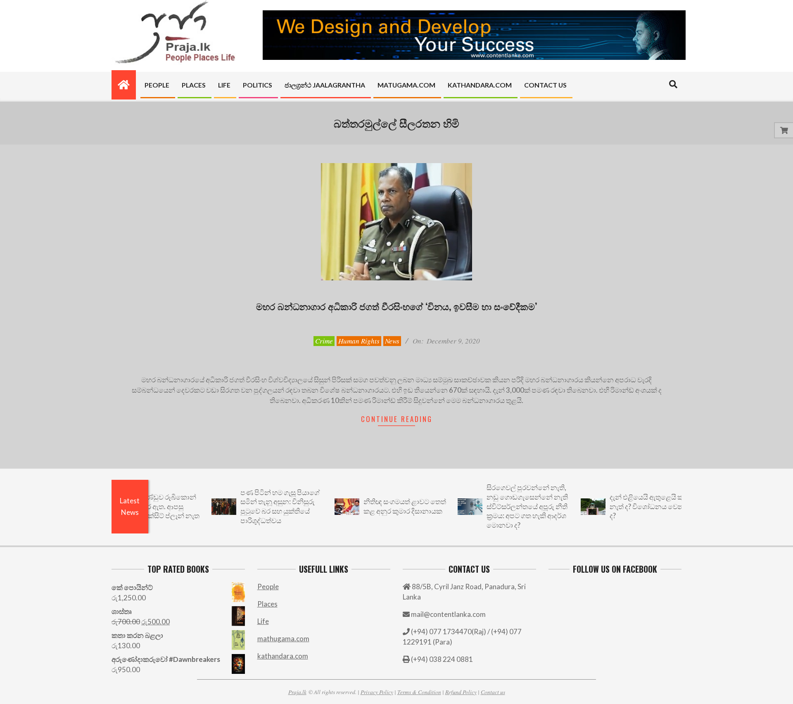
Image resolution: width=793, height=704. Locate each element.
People (268, 586)
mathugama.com (283, 638)
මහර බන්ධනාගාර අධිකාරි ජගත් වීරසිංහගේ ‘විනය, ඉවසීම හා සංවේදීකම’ (396, 306)
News (392, 341)
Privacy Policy (377, 692)
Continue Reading (396, 419)
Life (263, 621)
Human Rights (359, 341)
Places (267, 604)
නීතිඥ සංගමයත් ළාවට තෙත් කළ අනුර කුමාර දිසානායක (387, 506)
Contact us (493, 692)
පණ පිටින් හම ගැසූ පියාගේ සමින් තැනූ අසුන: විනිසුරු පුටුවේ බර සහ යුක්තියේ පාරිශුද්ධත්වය (262, 506)
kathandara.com (282, 656)
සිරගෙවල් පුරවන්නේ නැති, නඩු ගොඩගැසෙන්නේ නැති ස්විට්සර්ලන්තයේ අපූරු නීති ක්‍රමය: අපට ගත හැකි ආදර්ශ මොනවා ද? (509, 506)
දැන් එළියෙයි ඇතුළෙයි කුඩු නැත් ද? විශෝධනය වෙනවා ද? (633, 506)
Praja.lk (297, 692)
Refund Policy (461, 692)
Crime (324, 341)
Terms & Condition (419, 692)
